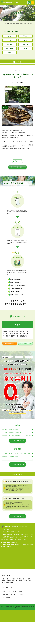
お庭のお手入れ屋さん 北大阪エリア (12, 2)
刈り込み (25, 36)
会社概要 (20, 594)
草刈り (25, 40)
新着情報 (5, 594)
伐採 (9, 40)
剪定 (9, 36)
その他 (25, 48)
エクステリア (9, 48)
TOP (4, 591)
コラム (13, 594)
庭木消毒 (9, 44)
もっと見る (17, 441)
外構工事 (25, 44)
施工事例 (21, 591)
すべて (9, 52)
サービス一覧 (12, 591)
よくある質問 (6, 597)
